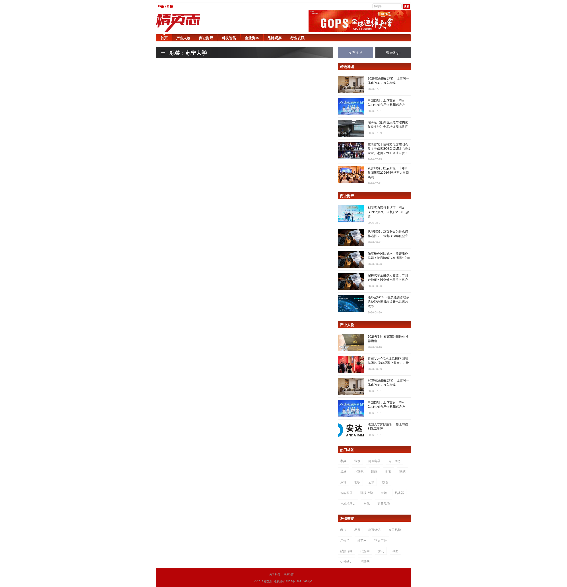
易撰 (357, 529)
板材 (343, 471)
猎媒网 (365, 551)
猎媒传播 (346, 551)
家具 (343, 461)
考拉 (343, 529)
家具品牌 (383, 503)
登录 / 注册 (165, 6)
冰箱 (343, 482)
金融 (384, 492)
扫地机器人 (348, 503)
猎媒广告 (380, 540)
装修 (357, 461)
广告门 (345, 540)
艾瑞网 (365, 561)
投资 (385, 482)
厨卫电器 (374, 461)
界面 (395, 551)
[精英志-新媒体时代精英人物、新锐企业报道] (187, 23)
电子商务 (394, 461)
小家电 (358, 471)
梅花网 (362, 540)
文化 (366, 503)
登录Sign (393, 52)
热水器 (399, 492)
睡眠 (374, 471)
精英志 (268, 581)
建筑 (402, 471)
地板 (357, 482)
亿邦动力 (346, 561)
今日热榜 (394, 529)
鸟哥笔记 (374, 529)
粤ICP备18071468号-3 (299, 581)
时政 (388, 471)
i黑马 (380, 551)
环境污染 (366, 492)
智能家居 (346, 492)
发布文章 (355, 52)
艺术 (371, 482)
